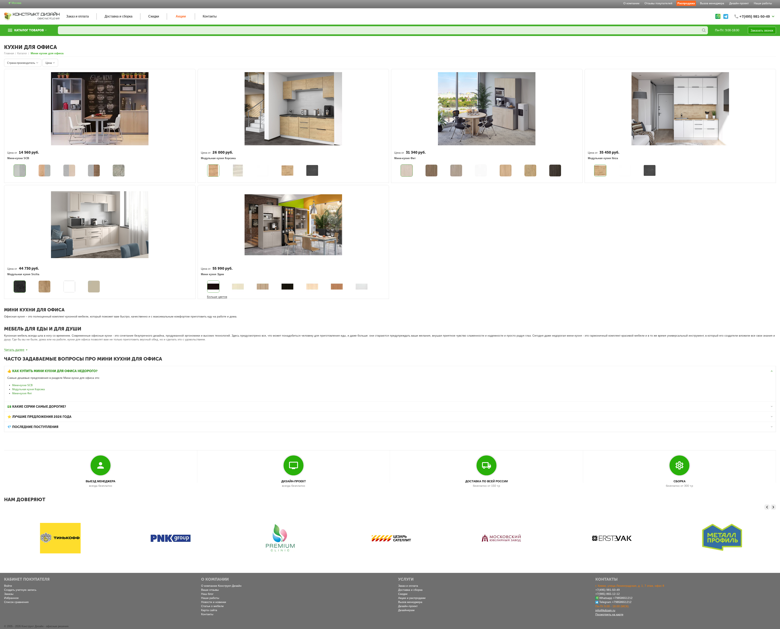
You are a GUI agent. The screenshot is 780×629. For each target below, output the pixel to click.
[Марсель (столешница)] (119, 170)
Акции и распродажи (412, 598)
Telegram (605, 602)
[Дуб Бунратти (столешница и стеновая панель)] (287, 170)
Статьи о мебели (212, 606)
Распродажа (686, 3)
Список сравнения (16, 602)
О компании (631, 3)
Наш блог (207, 593)
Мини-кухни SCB (22, 385)
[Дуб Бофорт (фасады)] (213, 170)
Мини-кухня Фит (22, 393)
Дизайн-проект (739, 3)
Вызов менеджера (712, 3)
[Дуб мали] (555, 170)
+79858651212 (623, 598)
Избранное (11, 598)
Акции (181, 16)
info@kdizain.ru (605, 610)
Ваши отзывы (210, 589)
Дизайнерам (406, 610)
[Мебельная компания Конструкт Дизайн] (32, 16)
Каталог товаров (29, 30)
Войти (8, 585)
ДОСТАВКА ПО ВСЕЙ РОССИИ (486, 481)
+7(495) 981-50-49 (607, 589)
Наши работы (763, 3)
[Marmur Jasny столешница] (213, 286)
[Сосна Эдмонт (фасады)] (238, 170)
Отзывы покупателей (658, 3)
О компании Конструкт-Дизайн (221, 585)
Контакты (210, 16)
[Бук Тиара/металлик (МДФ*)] (69, 170)
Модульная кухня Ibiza (603, 158)
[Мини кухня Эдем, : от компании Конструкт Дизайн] (238, 286)
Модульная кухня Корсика (28, 389)
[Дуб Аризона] (431, 170)
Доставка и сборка (118, 16)
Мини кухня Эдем (212, 274)
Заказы (8, 593)
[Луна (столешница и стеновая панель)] (312, 170)
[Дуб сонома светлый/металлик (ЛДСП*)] (44, 170)
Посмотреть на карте (609, 614)
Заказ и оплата (77, 16)
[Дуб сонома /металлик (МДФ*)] (94, 170)
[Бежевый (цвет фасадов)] (20, 286)
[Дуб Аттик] (456, 170)
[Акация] (505, 170)
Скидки (153, 16)
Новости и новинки (213, 602)
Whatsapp (605, 598)
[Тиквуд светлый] (530, 170)
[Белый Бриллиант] (481, 170)
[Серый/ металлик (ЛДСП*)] (20, 170)
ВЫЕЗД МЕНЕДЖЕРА (100, 481)
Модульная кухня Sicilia (23, 274)
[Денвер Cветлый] (407, 170)
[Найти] (704, 30)
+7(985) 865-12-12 (607, 593)
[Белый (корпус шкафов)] (263, 170)
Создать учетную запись (20, 589)
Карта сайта (209, 610)
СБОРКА (680, 481)
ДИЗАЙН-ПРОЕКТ (293, 481)
